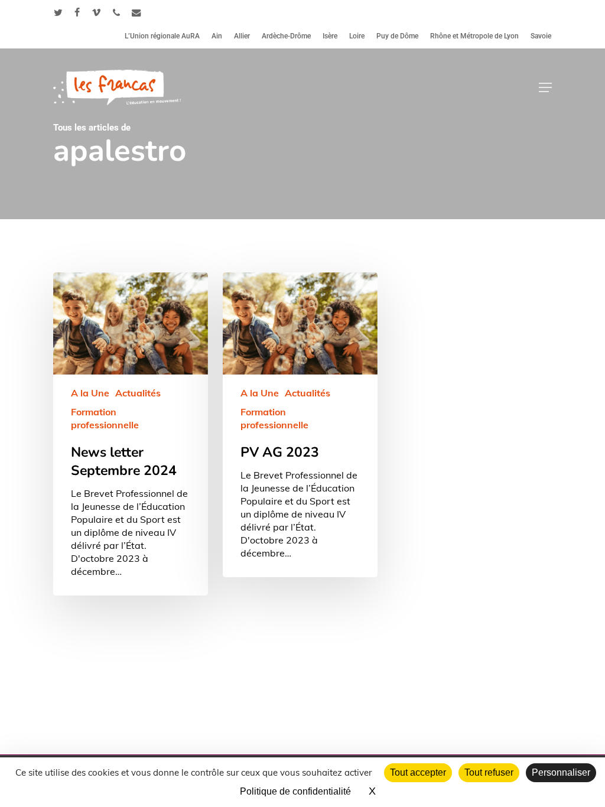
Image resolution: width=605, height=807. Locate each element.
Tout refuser (488, 772)
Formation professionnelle (105, 418)
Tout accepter (418, 772)
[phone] (116, 12)
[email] (136, 12)
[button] (545, 87)
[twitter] (58, 12)
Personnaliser (561, 772)
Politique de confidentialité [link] (295, 791)
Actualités (138, 393)
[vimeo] (96, 12)
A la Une (90, 393)
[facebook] (77, 12)
